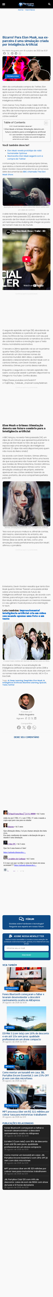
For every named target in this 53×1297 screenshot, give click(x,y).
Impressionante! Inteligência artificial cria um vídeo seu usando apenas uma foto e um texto (24, 614)
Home (20, 10)
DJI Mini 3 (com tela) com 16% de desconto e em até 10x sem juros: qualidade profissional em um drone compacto (25, 1036)
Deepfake (28, 680)
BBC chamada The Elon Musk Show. (24, 173)
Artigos (10, 1027)
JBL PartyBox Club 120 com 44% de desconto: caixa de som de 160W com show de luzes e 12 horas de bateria (26, 1182)
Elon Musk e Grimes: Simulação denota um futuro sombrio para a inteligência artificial (25, 130)
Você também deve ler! (22, 126)
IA (44, 680)
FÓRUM (30, 919)
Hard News (30, 10)
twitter (11, 685)
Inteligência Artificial (12, 682)
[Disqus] (26, 773)
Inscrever (26, 954)
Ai (8, 680)
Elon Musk (37, 680)
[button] (3, 4)
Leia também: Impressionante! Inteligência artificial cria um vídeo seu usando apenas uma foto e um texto (29, 137)
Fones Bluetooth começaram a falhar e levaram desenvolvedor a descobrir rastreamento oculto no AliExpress (23, 997)
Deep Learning (16, 680)
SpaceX (42, 682)
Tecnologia (13, 76)
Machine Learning (31, 682)
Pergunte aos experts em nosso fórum (26, 926)
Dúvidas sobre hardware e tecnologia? (26, 923)
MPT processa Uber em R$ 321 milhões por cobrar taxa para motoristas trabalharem (25, 1113)
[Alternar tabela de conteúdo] (45, 123)
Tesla (4, 685)
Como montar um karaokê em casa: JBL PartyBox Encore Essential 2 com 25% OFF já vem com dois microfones (25, 1075)
